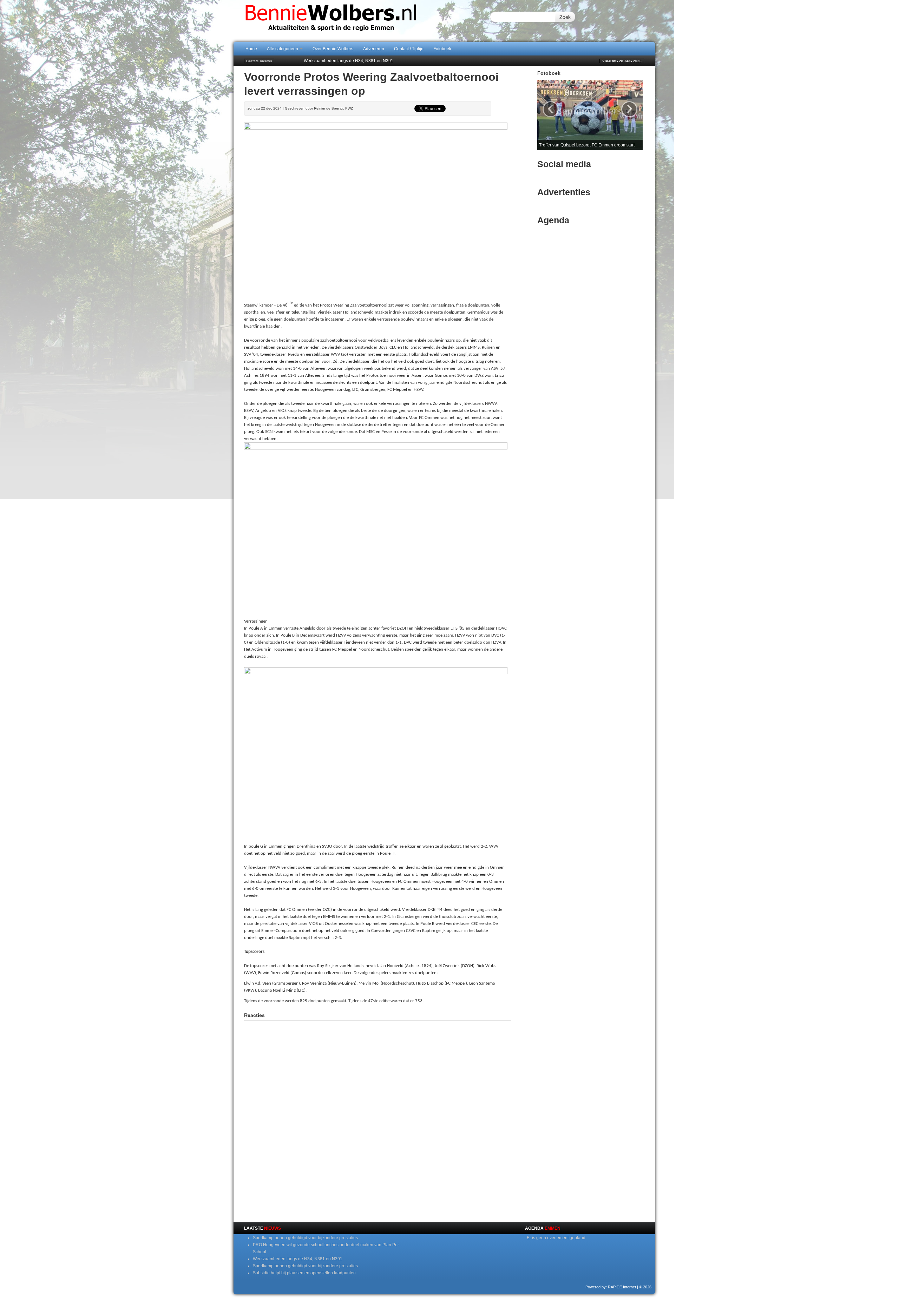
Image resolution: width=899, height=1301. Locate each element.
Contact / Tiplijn (409, 48)
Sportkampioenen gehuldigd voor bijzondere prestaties (305, 1237)
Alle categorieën (283, 48)
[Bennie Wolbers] (353, 20)
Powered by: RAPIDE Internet (610, 1287)
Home (251, 48)
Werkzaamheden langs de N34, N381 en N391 (348, 60)
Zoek (565, 16)
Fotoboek (442, 48)
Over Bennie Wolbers (333, 48)
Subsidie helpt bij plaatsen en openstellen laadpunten (304, 1272)
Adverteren (373, 48)
